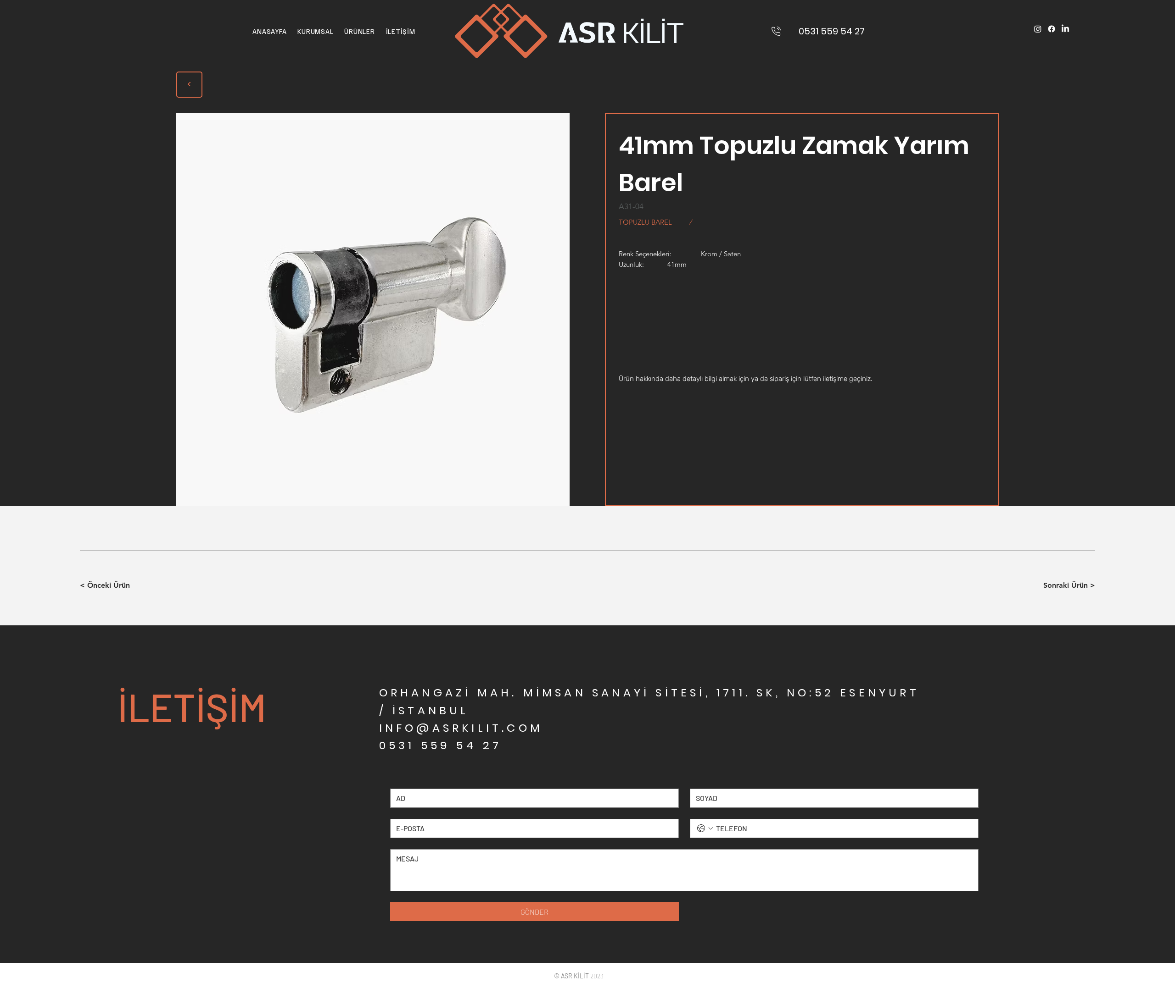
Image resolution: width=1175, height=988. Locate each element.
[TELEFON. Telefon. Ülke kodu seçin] (705, 828)
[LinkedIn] (1065, 28)
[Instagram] (1037, 28)
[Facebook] (1051, 28)
